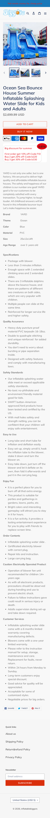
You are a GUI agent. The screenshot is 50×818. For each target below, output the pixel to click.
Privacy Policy (14, 757)
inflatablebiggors (29, 808)
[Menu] (45, 13)
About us (11, 733)
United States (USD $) (24, 800)
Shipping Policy (14, 741)
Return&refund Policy (18, 749)
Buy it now (25, 131)
